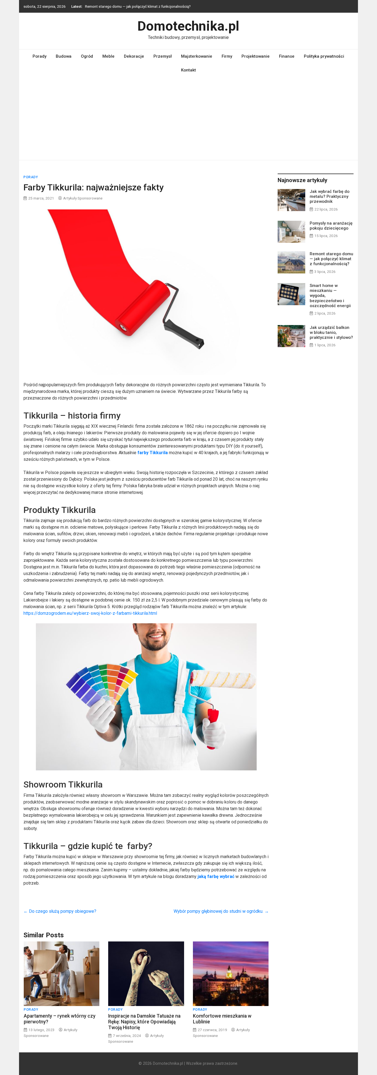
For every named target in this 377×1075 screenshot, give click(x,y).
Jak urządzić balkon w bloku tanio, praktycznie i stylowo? (331, 332)
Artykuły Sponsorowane (82, 198)
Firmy (227, 56)
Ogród (87, 56)
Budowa (63, 56)
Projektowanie (255, 56)
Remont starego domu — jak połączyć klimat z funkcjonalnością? (331, 258)
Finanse (286, 56)
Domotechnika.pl (188, 26)
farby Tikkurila (152, 452)
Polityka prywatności (324, 56)
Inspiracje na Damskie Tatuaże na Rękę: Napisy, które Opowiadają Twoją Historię (144, 1021)
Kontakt (188, 70)
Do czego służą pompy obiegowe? (59, 911)
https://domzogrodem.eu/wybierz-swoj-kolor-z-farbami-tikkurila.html (90, 613)
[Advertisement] (188, 118)
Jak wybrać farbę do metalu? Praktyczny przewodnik (329, 196)
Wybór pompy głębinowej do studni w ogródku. (221, 911)
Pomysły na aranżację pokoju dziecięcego (331, 226)
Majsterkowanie (196, 56)
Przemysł (162, 56)
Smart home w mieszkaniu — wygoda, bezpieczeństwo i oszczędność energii (148, 6)
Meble (108, 56)
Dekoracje (134, 56)
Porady (39, 56)
